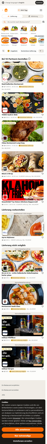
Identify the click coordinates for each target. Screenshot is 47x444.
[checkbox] (5, 41)
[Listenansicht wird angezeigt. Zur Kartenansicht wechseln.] (43, 22)
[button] (5, 10)
